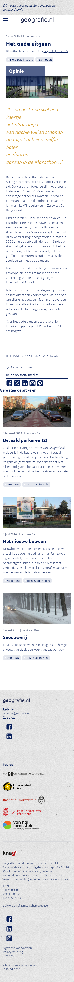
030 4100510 (11, 894)
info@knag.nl (10, 890)
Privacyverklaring (13, 952)
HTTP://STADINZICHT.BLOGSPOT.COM (32, 356)
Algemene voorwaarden (17, 948)
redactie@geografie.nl (16, 713)
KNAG (6, 886)
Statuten (8, 956)
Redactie (8, 709)
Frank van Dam (32, 35)
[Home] (37, 20)
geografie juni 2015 (55, 51)
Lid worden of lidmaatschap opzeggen (26, 905)
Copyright (9, 717)
